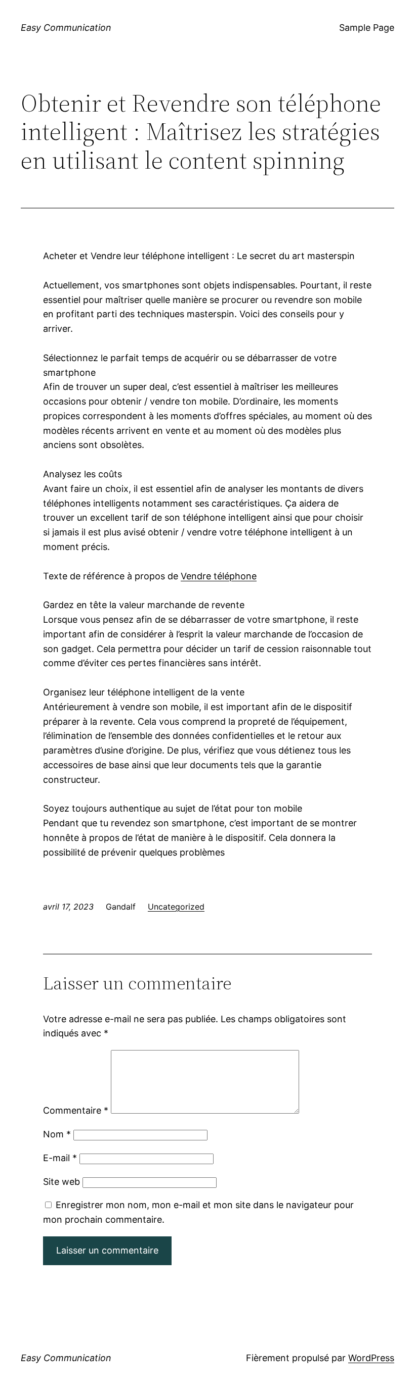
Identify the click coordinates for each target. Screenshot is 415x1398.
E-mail (60, 1158)
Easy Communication (66, 27)
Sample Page (366, 27)
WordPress (371, 1358)
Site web (61, 1181)
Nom (57, 1134)
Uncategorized (176, 907)
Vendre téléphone (219, 576)
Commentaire (75, 1110)
